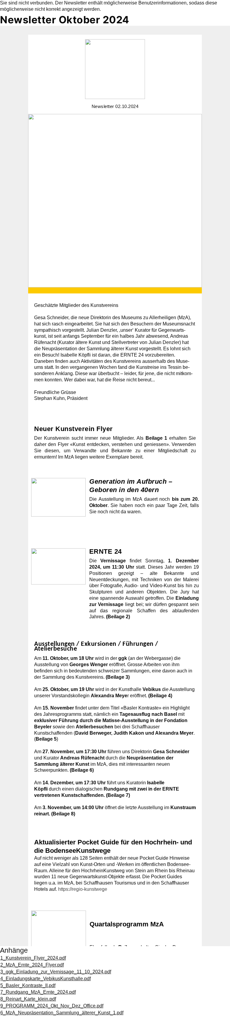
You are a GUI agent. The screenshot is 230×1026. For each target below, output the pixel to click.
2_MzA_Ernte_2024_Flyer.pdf (32, 964)
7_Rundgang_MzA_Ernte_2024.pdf (38, 992)
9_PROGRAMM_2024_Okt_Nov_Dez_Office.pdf (51, 1005)
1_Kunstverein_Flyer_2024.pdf (33, 957)
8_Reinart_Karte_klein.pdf (28, 998)
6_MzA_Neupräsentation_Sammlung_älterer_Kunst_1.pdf (61, 1012)
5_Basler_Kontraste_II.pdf (27, 985)
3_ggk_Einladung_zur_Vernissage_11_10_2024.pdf (55, 971)
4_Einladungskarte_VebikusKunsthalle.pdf (45, 978)
